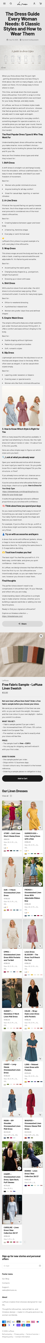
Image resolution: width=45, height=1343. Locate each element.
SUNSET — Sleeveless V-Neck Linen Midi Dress (11, 1014)
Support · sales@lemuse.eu (9, 1288)
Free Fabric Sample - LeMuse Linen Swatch (22, 686)
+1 (24, 1242)
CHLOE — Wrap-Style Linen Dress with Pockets (32, 1014)
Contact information (22, 1337)
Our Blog (5, 1279)
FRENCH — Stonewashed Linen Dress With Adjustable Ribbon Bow (33, 895)
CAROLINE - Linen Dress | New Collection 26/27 (11, 1230)
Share (23, 624)
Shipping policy (7, 1337)
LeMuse (5, 680)
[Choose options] (19, 827)
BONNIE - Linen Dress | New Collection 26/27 (32, 1174)
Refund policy (7, 1334)
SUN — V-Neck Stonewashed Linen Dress (12, 893)
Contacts (6, 1283)
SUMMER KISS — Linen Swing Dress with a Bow (32, 836)
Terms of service (32, 1334)
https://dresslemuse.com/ (12, 616)
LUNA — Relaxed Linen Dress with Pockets (32, 1067)
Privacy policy (19, 1334)
